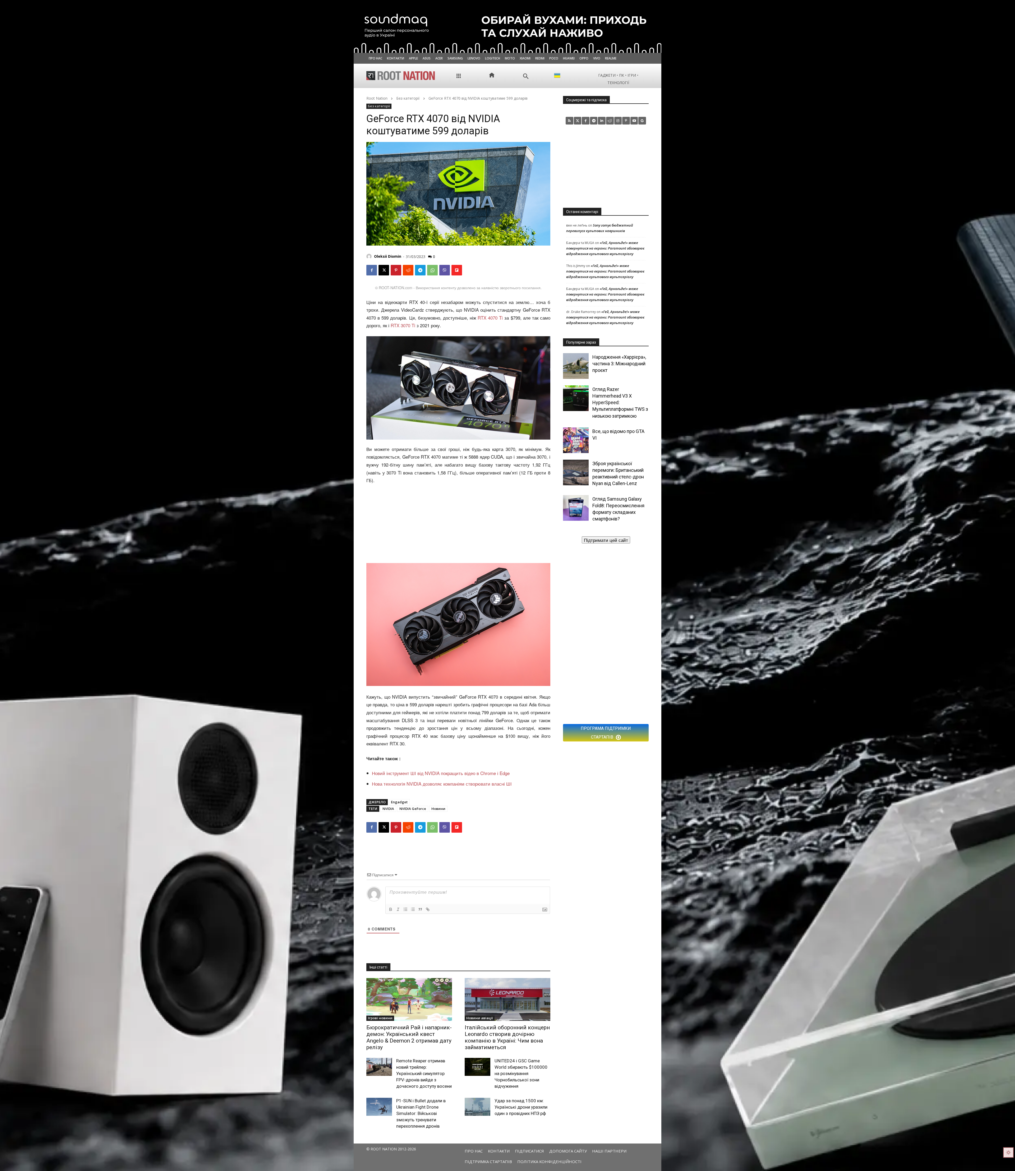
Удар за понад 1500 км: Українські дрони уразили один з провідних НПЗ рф (521, 1107)
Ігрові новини (380, 1018)
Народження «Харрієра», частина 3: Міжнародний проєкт (619, 363)
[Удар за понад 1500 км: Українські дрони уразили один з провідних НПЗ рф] (477, 1107)
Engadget (399, 802)
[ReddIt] (408, 270)
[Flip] (456, 270)
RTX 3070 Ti (403, 325)
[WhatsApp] (432, 270)
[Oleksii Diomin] (369, 256)
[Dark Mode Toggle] (1008, 1152)
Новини (438, 808)
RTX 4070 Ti (490, 317)
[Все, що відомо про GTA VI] (576, 440)
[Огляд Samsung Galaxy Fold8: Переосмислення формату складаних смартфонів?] (576, 508)
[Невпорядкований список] (413, 909)
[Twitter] (578, 121)
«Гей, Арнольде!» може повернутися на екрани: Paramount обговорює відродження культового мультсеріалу (605, 248)
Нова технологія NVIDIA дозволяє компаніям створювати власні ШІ (442, 783)
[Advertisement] (458, 524)
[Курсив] (398, 909)
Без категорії (408, 98)
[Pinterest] (396, 270)
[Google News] (642, 121)
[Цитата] (420, 909)
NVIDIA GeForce (412, 808)
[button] (526, 76)
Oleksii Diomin (387, 256)
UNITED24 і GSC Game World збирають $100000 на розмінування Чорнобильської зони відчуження (521, 1073)
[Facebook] (371, 270)
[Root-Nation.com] (400, 75)
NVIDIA (388, 808)
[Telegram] (420, 270)
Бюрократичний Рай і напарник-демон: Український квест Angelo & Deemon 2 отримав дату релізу (409, 1037)
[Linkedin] (602, 121)
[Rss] (569, 121)
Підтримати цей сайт (606, 540)
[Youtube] (634, 121)
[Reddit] (610, 121)
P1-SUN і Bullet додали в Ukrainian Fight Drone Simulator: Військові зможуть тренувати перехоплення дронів (421, 1113)
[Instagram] (618, 121)
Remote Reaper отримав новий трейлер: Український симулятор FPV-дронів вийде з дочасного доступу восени (424, 1073)
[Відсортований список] (405, 909)
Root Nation (376, 98)
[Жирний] (390, 909)
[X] (384, 270)
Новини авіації (479, 1018)
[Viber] (444, 270)
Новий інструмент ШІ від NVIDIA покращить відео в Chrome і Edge (441, 773)
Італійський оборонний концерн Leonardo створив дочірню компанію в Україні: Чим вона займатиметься (507, 1037)
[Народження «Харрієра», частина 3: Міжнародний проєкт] (576, 366)
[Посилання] (427, 909)
